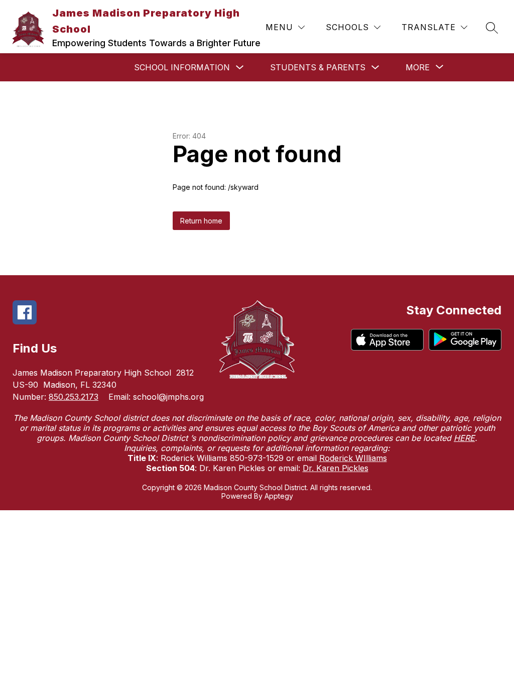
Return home (201, 220)
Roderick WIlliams (353, 458)
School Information (182, 67)
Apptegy (279, 496)
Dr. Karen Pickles (335, 468)
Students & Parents (317, 67)
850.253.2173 (73, 397)
